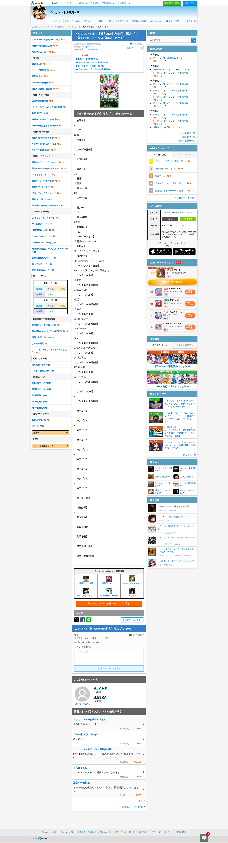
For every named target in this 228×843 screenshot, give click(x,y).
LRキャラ (132, 595)
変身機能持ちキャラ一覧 (43, 270)
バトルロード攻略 (172, 21)
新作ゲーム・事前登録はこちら (170, 366)
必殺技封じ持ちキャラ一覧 (44, 258)
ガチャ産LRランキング (171, 69)
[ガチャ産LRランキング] (132, 593)
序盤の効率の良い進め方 (43, 337)
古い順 (96, 642)
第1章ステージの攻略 (41, 383)
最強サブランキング (41, 187)
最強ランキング (88, 21)
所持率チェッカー (40, 52)
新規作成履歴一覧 (186, 140)
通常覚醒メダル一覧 (41, 365)
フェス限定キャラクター (43, 224)
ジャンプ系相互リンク (43, 446)
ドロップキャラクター (42, 236)
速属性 (39, 289)
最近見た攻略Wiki (185, 345)
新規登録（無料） (173, 3)
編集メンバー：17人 (89, 3)
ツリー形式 (104, 638)
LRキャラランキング (41, 175)
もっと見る (137, 801)
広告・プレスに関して (125, 832)
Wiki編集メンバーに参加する (116, 3)
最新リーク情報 (105, 21)
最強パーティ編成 (72, 21)
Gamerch (37, 3)
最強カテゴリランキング (43, 199)
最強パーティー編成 (109, 595)
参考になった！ (134, 48)
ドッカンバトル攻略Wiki (64, 12)
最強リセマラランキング (43, 138)
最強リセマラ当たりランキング (46, 168)
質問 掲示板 (37, 76)
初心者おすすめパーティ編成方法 (47, 331)
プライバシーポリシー (162, 832)
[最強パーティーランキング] (109, 593)
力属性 (51, 289)
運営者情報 (181, 832)
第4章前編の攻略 (39, 401)
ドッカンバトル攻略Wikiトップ (46, 39)
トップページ (55, 21)
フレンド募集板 (39, 70)
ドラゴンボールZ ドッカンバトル (177, 212)
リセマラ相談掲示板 (41, 150)
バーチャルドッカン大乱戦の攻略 (47, 107)
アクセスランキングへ (185, 198)
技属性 (51, 294)
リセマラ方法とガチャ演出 (44, 144)
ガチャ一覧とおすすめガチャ (45, 125)
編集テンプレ (39, 432)
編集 (56, 3)
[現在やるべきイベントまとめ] (86, 593)
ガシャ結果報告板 (40, 82)
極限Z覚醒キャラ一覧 (41, 230)
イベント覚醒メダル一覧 (43, 371)
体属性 (62, 289)
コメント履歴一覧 (186, 133)
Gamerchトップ (49, 832)
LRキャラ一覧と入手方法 (43, 218)
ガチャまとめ (155, 21)
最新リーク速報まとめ (42, 46)
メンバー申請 (38, 426)
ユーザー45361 (88, 47)
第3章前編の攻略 (39, 395)
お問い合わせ (104, 832)
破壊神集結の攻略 (139, 21)
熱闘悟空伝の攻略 (40, 113)
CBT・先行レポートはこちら (171, 386)
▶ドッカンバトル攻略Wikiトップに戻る (109, 603)
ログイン (190, 3)
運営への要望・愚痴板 (42, 89)
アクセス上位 (159, 154)
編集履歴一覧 (188, 137)
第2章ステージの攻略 (41, 389)
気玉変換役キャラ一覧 (42, 264)
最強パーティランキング (43, 181)
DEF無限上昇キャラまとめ (44, 242)
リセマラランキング (132, 583)
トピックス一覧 (188, 455)
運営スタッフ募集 (86, 832)
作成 (69, 3)
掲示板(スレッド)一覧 (132, 806)
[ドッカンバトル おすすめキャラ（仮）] (132, 581)
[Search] (193, 40)
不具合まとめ (166, 127)
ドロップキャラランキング (44, 193)
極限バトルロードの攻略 (43, 119)
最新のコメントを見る (110, 668)
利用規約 (143, 832)
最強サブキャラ (122, 21)
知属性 (39, 294)
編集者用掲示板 (39, 420)
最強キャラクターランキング (45, 162)
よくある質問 (38, 343)
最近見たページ (159, 345)
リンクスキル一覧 (189, 21)
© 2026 (34, 838)
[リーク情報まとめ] (86, 580)
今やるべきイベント (86, 596)
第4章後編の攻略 (39, 408)
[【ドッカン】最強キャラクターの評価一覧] (109, 580)
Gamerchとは (67, 832)
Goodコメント (185, 154)
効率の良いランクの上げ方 (44, 325)
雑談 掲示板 (37, 64)
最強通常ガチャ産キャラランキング (48, 205)
